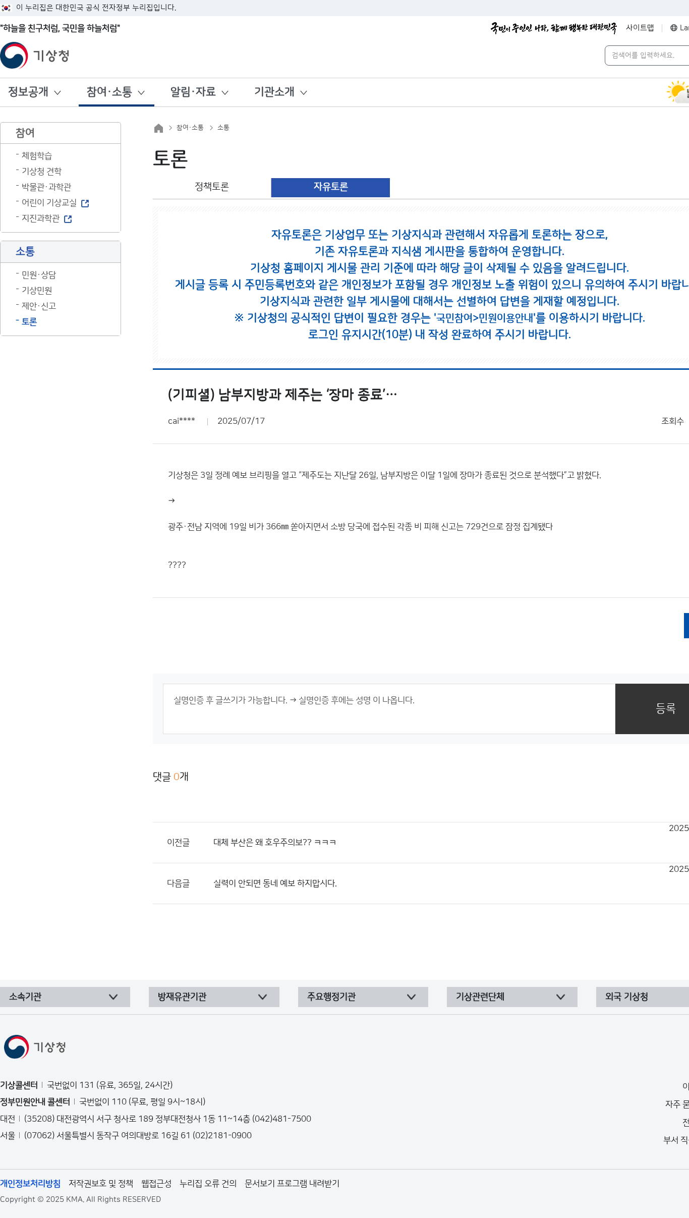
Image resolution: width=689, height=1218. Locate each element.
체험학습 (37, 155)
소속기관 (25, 997)
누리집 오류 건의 (208, 1183)
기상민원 (37, 290)
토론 (29, 321)
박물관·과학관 (46, 187)
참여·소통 (109, 92)
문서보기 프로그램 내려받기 (292, 1183)
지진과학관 (41, 218)
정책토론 (212, 187)
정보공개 (28, 92)
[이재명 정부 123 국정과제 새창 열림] (554, 28)
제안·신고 (39, 306)
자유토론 (331, 187)
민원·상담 (39, 275)
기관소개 (274, 92)
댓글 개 (171, 777)
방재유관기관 (182, 997)
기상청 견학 (42, 171)
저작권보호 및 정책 (101, 1183)
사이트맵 (640, 28)
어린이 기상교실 (49, 202)
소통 (223, 127)
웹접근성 (156, 1183)
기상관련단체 (480, 997)
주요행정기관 (331, 997)
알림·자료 (193, 92)
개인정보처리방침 (30, 1183)
